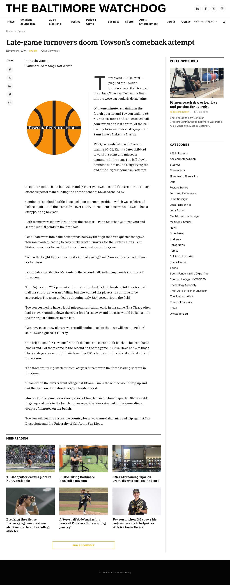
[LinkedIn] (9, 86)
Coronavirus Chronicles (184, 176)
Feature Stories (179, 187)
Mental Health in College (184, 216)
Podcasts (175, 239)
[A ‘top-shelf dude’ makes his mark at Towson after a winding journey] (83, 501)
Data (172, 181)
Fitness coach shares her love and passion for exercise (193, 104)
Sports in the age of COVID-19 (188, 279)
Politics (75, 21)
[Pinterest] (9, 94)
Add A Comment (84, 545)
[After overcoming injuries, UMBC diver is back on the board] (136, 458)
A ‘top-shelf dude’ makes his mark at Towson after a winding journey (82, 523)
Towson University (181, 302)
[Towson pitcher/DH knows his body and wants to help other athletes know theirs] (136, 501)
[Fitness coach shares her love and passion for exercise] (197, 83)
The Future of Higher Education (188, 290)
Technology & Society (183, 284)
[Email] (9, 102)
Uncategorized (179, 313)
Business (113, 21)
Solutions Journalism (27, 21)
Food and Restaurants (183, 193)
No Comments (52, 50)
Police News (177, 244)
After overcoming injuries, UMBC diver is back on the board (135, 479)
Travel (174, 307)
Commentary (177, 170)
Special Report (179, 262)
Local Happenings (180, 204)
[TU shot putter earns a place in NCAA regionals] (30, 458)
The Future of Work (181, 296)
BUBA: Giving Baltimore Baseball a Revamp (77, 479)
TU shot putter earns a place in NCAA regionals (28, 479)
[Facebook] (9, 69)
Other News (177, 233)
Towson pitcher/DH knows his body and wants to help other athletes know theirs (134, 523)
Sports (129, 21)
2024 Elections (55, 21)
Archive (186, 21)
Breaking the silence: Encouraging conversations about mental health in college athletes (28, 525)
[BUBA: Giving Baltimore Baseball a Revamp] (83, 458)
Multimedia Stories (181, 221)
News (11, 21)
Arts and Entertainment (183, 158)
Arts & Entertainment (148, 21)
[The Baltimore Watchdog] (85, 8)
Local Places (177, 210)
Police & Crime (91, 21)
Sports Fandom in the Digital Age (189, 273)
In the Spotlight (180, 112)
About (171, 21)
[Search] (224, 22)
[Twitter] (9, 78)
